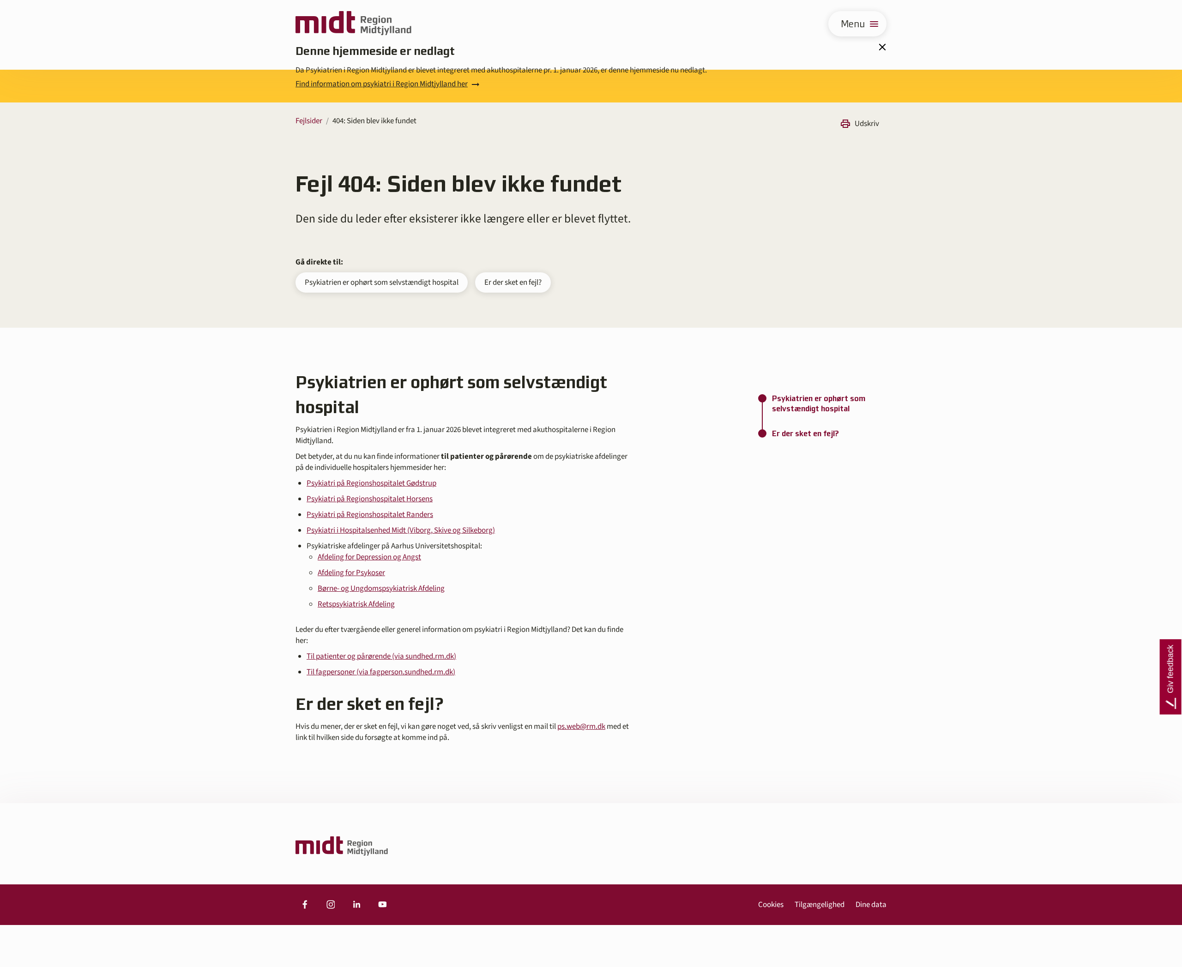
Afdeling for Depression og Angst (369, 557)
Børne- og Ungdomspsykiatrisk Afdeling (381, 588)
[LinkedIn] (356, 904)
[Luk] (881, 47)
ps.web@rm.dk (581, 726)
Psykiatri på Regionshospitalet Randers (370, 514)
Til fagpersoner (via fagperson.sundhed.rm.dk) (381, 672)
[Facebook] (305, 904)
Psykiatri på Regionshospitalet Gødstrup (371, 483)
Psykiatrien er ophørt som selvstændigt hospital (381, 282)
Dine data (871, 904)
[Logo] (353, 23)
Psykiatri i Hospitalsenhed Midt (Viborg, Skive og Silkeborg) (401, 530)
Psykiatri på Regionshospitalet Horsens (370, 499)
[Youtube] (382, 904)
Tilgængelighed (819, 904)
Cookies (771, 904)
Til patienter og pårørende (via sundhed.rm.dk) (381, 656)
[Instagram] (330, 904)
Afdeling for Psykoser (351, 572)
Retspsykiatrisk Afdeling (356, 604)
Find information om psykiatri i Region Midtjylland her (382, 84)
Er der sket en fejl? (513, 282)
